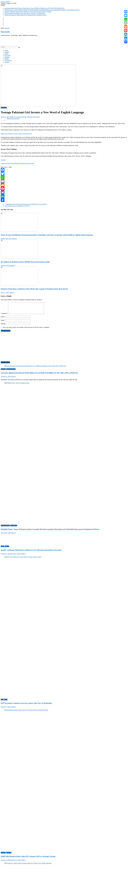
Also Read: (3, 159)
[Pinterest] (64, 189)
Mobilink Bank (5, 525)
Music (2, 546)
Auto (2, 699)
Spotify (7, 546)
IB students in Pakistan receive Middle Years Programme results (25, 262)
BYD (5, 699)
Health (6, 53)
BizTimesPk (5, 32)
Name (3, 317)
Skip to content (5, 1)
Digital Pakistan (11, 369)
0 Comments (17, 117)
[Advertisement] (57, 42)
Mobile (6, 59)
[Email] (64, 181)
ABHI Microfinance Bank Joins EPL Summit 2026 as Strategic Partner (25, 15)
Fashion (6, 52)
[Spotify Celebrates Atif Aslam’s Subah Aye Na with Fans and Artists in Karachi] (10, 543)
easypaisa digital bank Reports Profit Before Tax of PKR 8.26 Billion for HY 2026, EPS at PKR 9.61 (34, 8)
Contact (6, 62)
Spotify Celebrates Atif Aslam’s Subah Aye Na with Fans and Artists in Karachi (27, 11)
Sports (6, 50)
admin (12, 117)
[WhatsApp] (64, 177)
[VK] (64, 192)
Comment (4, 313)
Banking (3, 369)
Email (3, 320)
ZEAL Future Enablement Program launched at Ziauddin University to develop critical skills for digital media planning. (47, 235)
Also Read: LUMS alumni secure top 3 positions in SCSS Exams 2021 (16, 133)
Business (7, 57)
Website (3, 324)
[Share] (64, 200)
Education (7, 55)
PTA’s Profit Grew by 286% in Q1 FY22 (17, 206)
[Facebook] (64, 170)
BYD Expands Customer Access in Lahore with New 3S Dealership (24, 13)
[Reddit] (64, 185)
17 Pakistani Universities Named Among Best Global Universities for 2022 (17, 163)
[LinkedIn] (64, 196)
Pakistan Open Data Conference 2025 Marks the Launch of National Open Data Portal (34, 289)
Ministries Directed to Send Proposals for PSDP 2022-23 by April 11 (25, 204)
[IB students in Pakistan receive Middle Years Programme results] (19, 258)
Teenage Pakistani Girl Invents (31, 117)
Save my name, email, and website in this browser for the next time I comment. (26, 327)
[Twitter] (64, 174)
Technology (8, 60)
